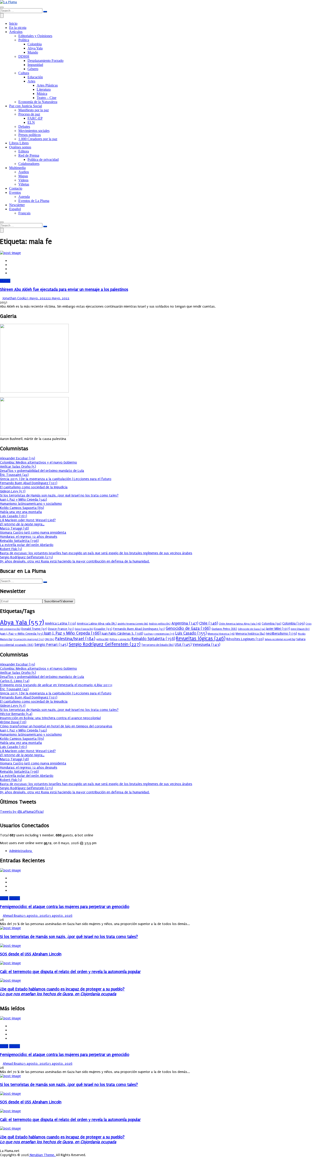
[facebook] (10, 261)
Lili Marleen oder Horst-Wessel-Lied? (28, 522)
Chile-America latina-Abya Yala (240, 623)
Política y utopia (120, 639)
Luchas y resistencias (159, 633)
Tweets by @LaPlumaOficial (22, 812)
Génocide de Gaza (251, 628)
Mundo (32, 52)
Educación (35, 77)
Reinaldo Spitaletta (153, 638)
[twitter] (10, 265)
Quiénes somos (20, 147)
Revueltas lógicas (200, 638)
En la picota (17, 28)
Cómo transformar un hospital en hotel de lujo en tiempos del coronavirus (56, 726)
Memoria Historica (221, 633)
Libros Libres (19, 143)
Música (42, 94)
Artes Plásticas (47, 85)
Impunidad (35, 65)
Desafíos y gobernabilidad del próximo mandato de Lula (42, 471)
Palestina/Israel (75, 638)
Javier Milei (278, 629)
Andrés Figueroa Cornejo (133, 623)
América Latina (60, 623)
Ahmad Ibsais (12, 916)
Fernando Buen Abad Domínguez (139, 628)
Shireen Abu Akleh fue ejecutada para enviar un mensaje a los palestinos (64, 289)
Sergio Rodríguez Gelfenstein (104, 644)
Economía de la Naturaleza (37, 102)
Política (23, 40)
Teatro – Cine (46, 98)
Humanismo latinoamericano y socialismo (31, 504)
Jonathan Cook (14, 298)
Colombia (34, 44)
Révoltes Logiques (245, 639)
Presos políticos (29, 135)
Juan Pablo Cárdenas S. (122, 634)
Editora (23, 151)
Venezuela (206, 644)
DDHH (23, 56)
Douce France (61, 628)
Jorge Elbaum (300, 629)
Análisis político (159, 623)
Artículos (15, 32)
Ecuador (103, 628)
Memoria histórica (250, 633)
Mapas (23, 176)
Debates (24, 126)
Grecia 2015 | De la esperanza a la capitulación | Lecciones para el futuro (55, 479)
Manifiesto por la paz (33, 110)
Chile (208, 623)
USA (183, 644)
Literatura (44, 89)
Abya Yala (35, 48)
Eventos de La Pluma (33, 201)
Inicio (13, 23)
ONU (49, 639)
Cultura (23, 73)
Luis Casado (191, 633)
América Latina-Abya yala (97, 623)
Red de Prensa (28, 155)
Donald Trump (34, 629)
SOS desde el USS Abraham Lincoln (30, 954)
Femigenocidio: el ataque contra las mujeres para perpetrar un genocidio (64, 906)
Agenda (24, 197)
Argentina (184, 623)
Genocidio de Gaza (188, 628)
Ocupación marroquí (28, 639)
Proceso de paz (29, 114)
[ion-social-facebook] (1, 816)
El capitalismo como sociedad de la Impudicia (34, 487)
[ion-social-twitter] (4, 816)
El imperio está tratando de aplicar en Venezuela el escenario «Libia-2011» (56, 685)
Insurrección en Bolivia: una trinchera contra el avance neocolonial (50, 718)
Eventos (15, 192)
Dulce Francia (84, 629)
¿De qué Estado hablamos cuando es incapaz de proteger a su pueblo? (62, 991)
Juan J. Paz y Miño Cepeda (72, 633)
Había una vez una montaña (21, 512)
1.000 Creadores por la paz (37, 139)
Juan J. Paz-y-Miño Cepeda (21, 633)
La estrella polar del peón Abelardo (26, 545)
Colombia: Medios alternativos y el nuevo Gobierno (38, 462)
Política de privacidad (43, 159)
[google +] (10, 269)
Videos (23, 180)
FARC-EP (35, 118)
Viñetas (23, 184)
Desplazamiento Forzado (45, 61)
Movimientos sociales (33, 131)
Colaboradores (28, 164)
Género (32, 69)
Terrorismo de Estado (157, 645)
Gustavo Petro (224, 628)
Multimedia (17, 168)
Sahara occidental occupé (280, 639)
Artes (31, 81)
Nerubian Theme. (42, 1155)
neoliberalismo (281, 633)
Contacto (15, 188)
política (102, 639)
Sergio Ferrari (51, 644)
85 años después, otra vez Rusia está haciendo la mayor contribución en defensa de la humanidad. (75, 561)
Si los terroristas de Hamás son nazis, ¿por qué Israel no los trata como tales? (59, 495)
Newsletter (17, 205)
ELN (31, 122)
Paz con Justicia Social (25, 106)
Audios (23, 172)
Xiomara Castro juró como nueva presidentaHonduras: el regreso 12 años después (33, 534)
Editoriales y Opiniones (35, 36)
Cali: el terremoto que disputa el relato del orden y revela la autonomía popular (70, 971)
